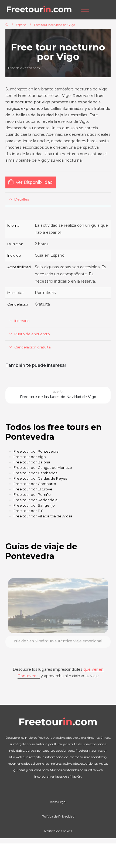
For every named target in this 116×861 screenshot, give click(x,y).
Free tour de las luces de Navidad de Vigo (58, 397)
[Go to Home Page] (6, 24)
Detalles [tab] (21, 199)
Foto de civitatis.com (24, 68)
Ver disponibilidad (34, 182)
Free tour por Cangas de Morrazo (42, 467)
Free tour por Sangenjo (34, 505)
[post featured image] (58, 605)
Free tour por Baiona (31, 462)
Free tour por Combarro (34, 484)
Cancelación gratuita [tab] (32, 347)
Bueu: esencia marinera (58, 641)
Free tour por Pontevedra (36, 451)
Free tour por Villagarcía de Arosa (42, 516)
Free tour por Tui (28, 511)
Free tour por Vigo (29, 457)
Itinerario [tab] (22, 320)
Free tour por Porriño (32, 494)
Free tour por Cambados (35, 473)
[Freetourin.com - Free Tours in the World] (39, 9)
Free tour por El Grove (32, 489)
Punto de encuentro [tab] (32, 334)
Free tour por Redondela (35, 500)
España (58, 391)
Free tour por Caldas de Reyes (40, 478)
